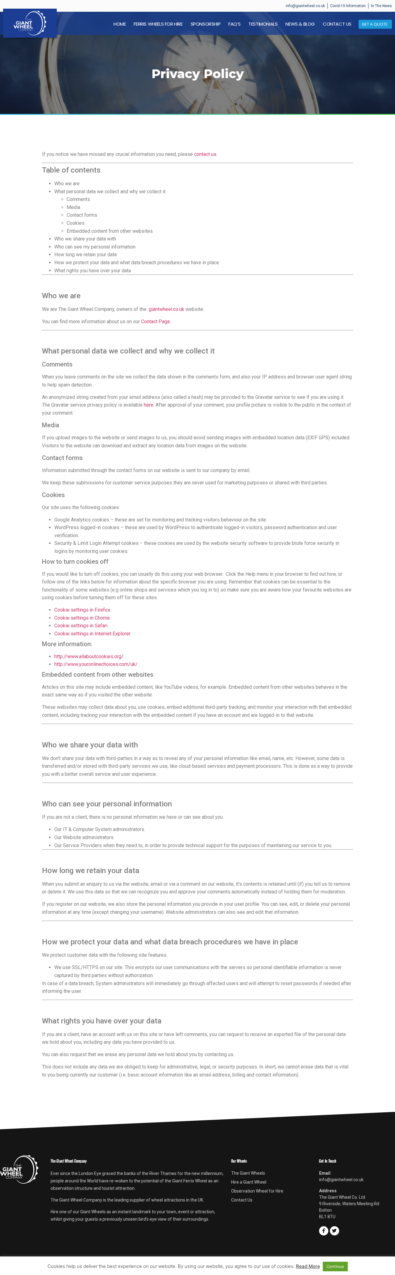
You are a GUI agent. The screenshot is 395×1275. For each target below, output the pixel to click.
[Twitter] (334, 1230)
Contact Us (337, 24)
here (148, 405)
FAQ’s (234, 24)
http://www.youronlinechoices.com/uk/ (96, 664)
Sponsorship (206, 24)
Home (120, 24)
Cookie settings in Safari (80, 626)
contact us (205, 154)
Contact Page (155, 321)
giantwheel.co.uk (166, 309)
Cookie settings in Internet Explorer (92, 634)
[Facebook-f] (323, 1230)
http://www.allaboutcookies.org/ (88, 656)
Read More (308, 1266)
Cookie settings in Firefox (82, 610)
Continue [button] (335, 1266)
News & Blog (300, 24)
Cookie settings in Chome (82, 618)
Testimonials (262, 24)
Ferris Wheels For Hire (158, 24)
